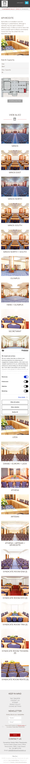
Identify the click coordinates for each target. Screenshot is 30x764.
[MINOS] (15, 134)
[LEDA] (15, 425)
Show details (21, 397)
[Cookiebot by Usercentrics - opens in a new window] (21, 351)
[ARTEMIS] (15, 504)
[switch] (26, 381)
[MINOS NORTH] (15, 187)
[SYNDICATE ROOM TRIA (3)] (15, 612)
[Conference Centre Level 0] (15, 45)
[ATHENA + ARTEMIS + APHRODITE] (15, 531)
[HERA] (15, 345)
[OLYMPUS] (15, 266)
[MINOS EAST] (15, 160)
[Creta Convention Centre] (5, 3)
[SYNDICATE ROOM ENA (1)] (15, 559)
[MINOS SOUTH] (15, 213)
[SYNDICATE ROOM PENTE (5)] (15, 667)
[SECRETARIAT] (15, 319)
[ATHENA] (15, 478)
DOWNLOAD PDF (15, 101)
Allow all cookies (15, 402)
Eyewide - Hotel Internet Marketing (18, 762)
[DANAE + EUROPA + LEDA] (15, 451)
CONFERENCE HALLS (8, 9)
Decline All (15, 412)
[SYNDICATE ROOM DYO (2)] (15, 586)
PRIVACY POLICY (15, 704)
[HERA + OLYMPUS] (15, 292)
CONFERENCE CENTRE (16, 7)
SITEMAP (15, 702)
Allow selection (15, 407)
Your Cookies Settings (13, 760)
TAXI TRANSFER (15, 698)
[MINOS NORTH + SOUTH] (15, 240)
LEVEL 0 (18, 9)
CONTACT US (15, 700)
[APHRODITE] (15, 87)
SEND (15, 735)
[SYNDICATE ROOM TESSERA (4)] (15, 639)
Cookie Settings (15, 706)
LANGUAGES (20, 2)
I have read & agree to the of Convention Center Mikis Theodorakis (15, 726)
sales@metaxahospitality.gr (17, 750)
